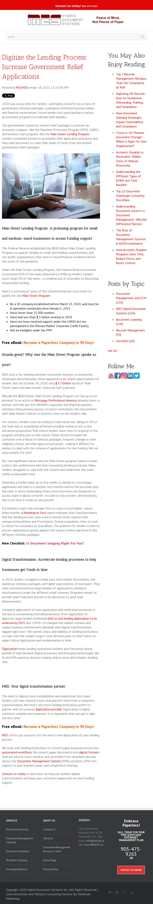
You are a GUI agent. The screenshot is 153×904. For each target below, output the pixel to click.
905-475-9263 (90, 6)
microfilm (125, 341)
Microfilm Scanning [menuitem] (16, 860)
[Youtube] (115, 893)
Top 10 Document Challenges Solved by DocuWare (130, 195)
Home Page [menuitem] (49, 860)
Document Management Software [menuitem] (19, 840)
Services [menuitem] (11, 820)
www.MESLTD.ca (93, 844)
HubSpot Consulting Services (53, 894)
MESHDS (22, 87)
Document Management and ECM (131, 298)
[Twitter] (108, 893)
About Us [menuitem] (49, 820)
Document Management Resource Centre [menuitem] (56, 849)
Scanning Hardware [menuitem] (16, 869)
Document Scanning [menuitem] (17, 829)
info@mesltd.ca (95, 840)
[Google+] (123, 893)
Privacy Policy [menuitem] (50, 869)
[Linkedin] (130, 893)
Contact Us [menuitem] (49, 829)
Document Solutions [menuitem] (17, 851)
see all (112, 351)
